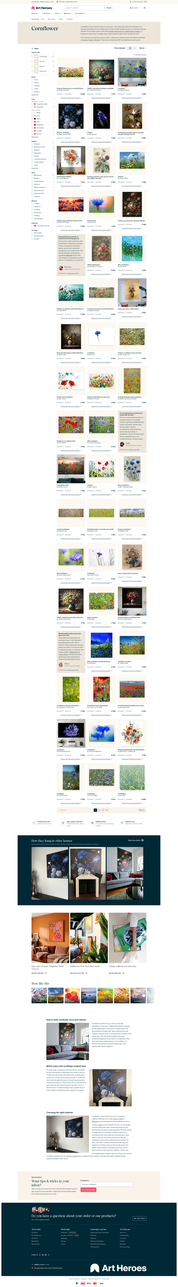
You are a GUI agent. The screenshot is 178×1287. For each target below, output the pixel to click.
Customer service (98, 1229)
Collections (46, 13)
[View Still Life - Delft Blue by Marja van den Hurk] (49, 863)
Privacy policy (105, 1279)
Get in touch (141, 1218)
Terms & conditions (74, 1279)
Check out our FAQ (72, 273)
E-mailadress (85, 1180)
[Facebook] (46, 1255)
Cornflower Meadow (65, 255)
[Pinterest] (43, 1255)
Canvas (85, 40)
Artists (57, 13)
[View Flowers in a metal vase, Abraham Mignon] (118, 860)
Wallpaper (95, 1121)
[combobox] (83, 7)
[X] (49, 1255)
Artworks (35, 13)
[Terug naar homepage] (42, 7)
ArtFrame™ (97, 40)
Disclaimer (84, 1279)
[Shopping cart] (144, 8)
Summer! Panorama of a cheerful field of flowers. (124, 31)
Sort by (141, 48)
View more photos (134, 840)
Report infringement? (94, 1279)
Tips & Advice (79, 13)
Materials (67, 13)
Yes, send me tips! (88, 1189)
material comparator (73, 1156)
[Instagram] (40, 1255)
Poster (90, 40)
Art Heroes (125, 1229)
